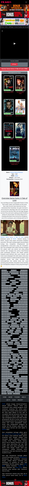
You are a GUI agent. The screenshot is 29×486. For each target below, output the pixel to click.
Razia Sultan (19, 467)
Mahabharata (23, 457)
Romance (20, 172)
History (16, 172)
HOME (4, 397)
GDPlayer (14, 64)
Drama (12, 172)
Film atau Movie (6, 434)
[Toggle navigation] (26, 2)
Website (4, 429)
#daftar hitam (24, 282)
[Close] (15, 9)
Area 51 (19, 434)
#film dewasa (24, 297)
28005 (16, 176)
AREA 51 (24, 397)
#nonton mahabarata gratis (7, 378)
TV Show (13, 434)
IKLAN (14, 400)
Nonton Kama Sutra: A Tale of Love (12, 237)
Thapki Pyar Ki (22, 466)
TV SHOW (17, 397)
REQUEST (20, 400)
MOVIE (10, 397)
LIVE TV (8, 400)
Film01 (14, 239)
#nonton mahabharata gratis (21, 378)
